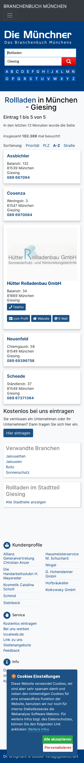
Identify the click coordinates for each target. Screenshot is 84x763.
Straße (69, 145)
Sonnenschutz (18, 472)
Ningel (50, 565)
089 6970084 (19, 214)
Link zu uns (12, 639)
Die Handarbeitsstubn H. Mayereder (20, 573)
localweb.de (13, 634)
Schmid (9, 595)
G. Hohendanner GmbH (59, 573)
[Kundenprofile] (7, 545)
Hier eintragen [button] (18, 433)
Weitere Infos (38, 729)
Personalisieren (58, 747)
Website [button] (43, 318)
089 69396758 (20, 360)
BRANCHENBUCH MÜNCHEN (35, 6)
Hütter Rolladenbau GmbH (34, 283)
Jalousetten (16, 456)
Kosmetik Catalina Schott (18, 586)
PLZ (46, 145)
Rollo (10, 467)
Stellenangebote (17, 645)
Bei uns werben (16, 629)
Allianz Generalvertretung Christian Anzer (18, 558)
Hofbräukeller (57, 583)
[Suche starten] (68, 61)
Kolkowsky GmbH (60, 589)
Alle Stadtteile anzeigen (26, 502)
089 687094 (18, 177)
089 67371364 (20, 398)
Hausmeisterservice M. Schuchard (62, 556)
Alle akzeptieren (57, 739)
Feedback (11, 650)
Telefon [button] (18, 307)
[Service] (7, 615)
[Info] (7, 662)
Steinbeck (11, 602)
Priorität (32, 145)
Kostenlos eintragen (20, 623)
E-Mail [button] (62, 318)
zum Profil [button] (20, 318)
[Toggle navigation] (10, 15)
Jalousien (14, 461)
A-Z (56, 145)
